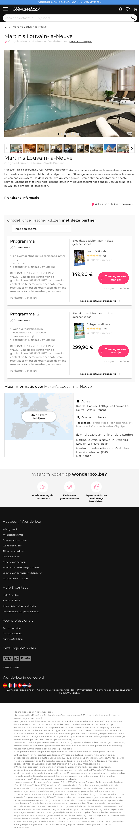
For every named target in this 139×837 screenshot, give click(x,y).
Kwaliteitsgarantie (13, 534)
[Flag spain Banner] (5, 685)
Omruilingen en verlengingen (19, 606)
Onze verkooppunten (15, 540)
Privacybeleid (84, 689)
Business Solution (13, 639)
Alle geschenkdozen (14, 551)
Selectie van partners (14, 562)
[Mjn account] (120, 9)
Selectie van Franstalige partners (21, 567)
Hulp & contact (11, 595)
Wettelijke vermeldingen (20, 689)
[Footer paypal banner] (25, 660)
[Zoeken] (133, 18)
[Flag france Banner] (15, 685)
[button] (9, 91)
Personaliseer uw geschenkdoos (21, 611)
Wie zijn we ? (10, 529)
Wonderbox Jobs (12, 545)
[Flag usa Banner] (29, 685)
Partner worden (12, 628)
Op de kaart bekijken (81, 41)
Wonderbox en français (15, 578)
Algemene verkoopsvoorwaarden (56, 689)
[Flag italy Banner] (10, 685)
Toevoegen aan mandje (115, 278)
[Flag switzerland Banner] (20, 685)
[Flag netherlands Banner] (24, 685)
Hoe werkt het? (11, 600)
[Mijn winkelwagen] (135, 9)
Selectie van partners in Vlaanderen (22, 572)
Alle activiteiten (11, 556)
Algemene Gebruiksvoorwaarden (113, 689)
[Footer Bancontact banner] (16, 660)
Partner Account (12, 633)
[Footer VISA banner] (8, 660)
